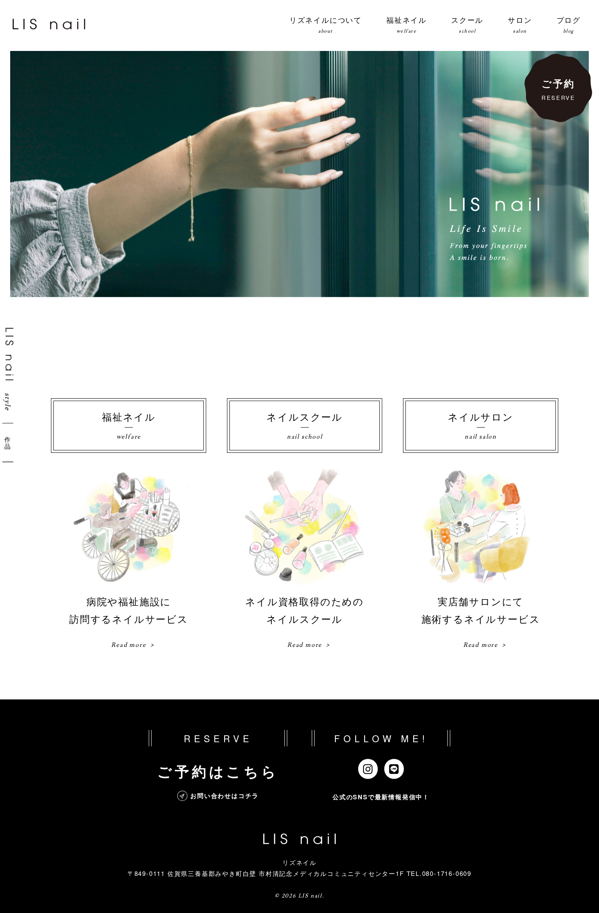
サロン (520, 24)
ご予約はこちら (218, 771)
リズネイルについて (325, 24)
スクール (467, 24)
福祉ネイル (406, 24)
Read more (128, 645)
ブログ (569, 24)
